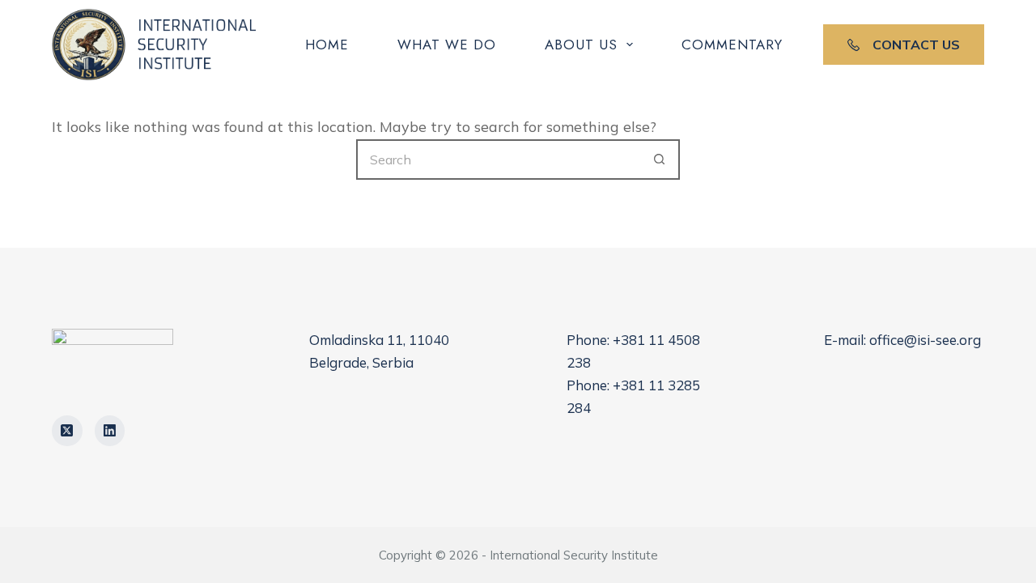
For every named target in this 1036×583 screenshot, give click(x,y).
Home (327, 44)
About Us (581, 44)
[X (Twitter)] (67, 430)
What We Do (446, 44)
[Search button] (659, 159)
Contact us (916, 44)
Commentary (732, 44)
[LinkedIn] (110, 430)
